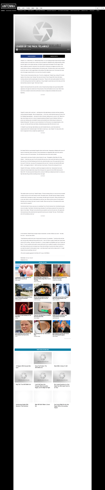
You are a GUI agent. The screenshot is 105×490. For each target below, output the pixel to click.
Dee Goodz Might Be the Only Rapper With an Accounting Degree (61, 406)
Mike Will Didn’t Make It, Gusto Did (42, 405)
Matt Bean (20, 49)
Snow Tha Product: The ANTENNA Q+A (41, 366)
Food (41, 8)
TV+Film (28, 8)
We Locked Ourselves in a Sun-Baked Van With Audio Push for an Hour (62, 386)
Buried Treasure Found (75, 10)
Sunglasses (92, 10)
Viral (37, 8)
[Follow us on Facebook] (100, 8)
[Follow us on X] (103, 8)
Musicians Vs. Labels (22, 10)
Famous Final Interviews (40, 10)
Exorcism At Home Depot (51, 10)
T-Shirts (97, 10)
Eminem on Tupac (84, 10)
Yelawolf (31, 257)
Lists (23, 8)
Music (33, 8)
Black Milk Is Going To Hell (60, 366)
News (19, 8)
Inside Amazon (31, 10)
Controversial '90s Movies (11, 10)
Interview (27, 257)
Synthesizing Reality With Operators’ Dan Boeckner (22, 405)
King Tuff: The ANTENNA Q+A (23, 384)
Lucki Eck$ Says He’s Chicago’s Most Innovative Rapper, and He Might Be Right (42, 386)
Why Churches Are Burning (63, 10)
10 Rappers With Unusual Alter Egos (23, 366)
